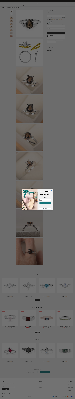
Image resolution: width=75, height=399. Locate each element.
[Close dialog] (51, 189)
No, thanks (45, 208)
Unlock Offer (45, 203)
